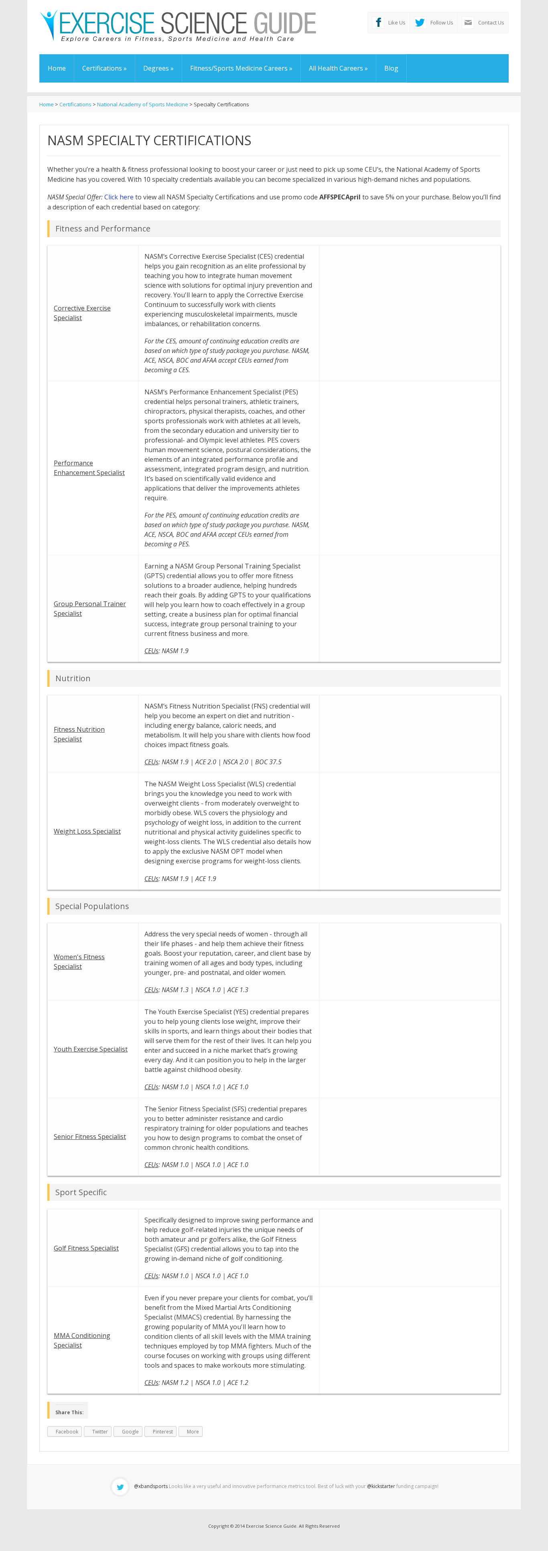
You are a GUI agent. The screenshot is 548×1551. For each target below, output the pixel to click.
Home (57, 68)
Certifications (104, 68)
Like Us (397, 22)
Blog (391, 68)
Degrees (158, 68)
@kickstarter (381, 1486)
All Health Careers (338, 68)
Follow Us (441, 22)
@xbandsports (151, 1486)
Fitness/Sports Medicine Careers (241, 68)
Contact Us (491, 22)
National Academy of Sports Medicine (142, 104)
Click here (119, 197)
